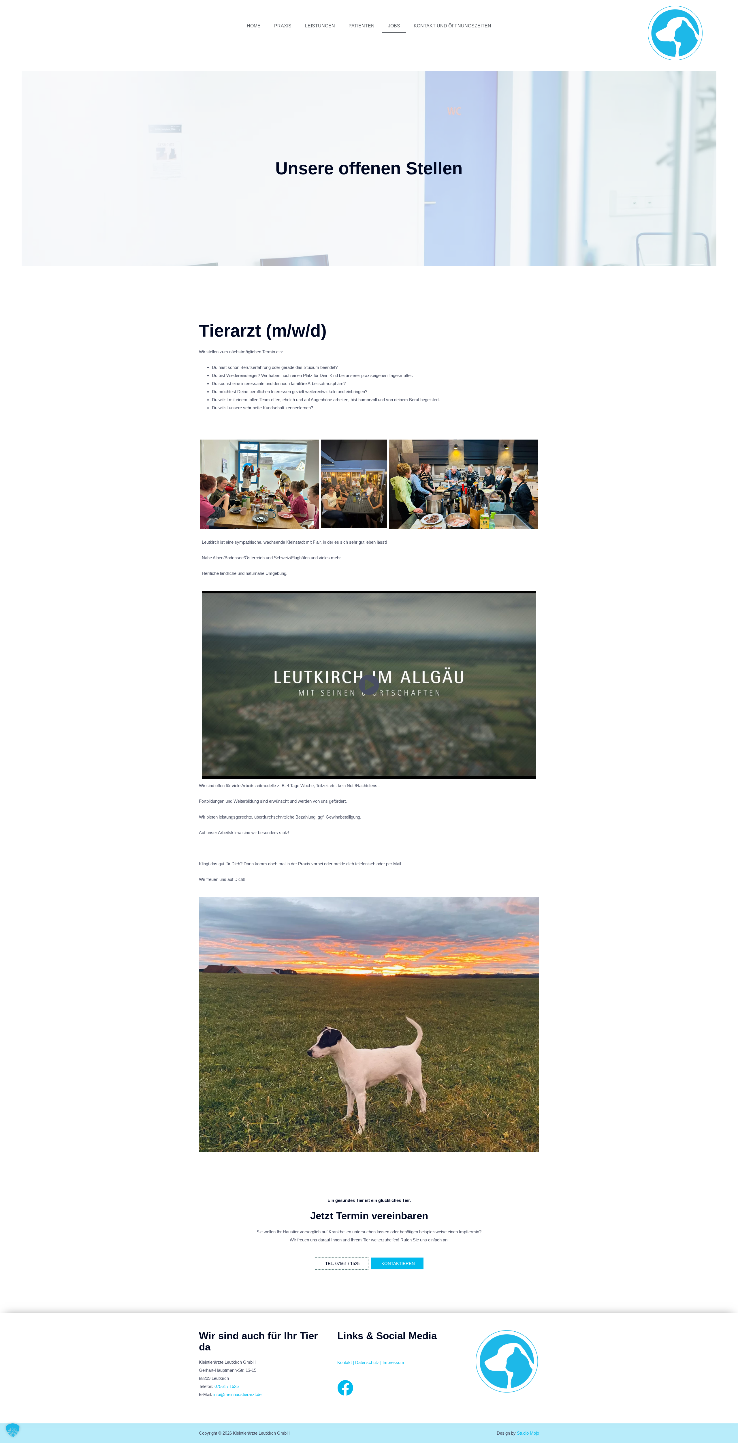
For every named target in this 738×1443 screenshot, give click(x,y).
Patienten (361, 25)
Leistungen (320, 25)
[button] (12, 1430)
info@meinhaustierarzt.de (237, 1394)
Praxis (282, 25)
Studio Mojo (528, 1433)
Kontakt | (346, 1362)
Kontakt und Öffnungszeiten (452, 25)
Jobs (394, 25)
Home (254, 25)
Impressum (393, 1362)
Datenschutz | (369, 1362)
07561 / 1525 (226, 1386)
